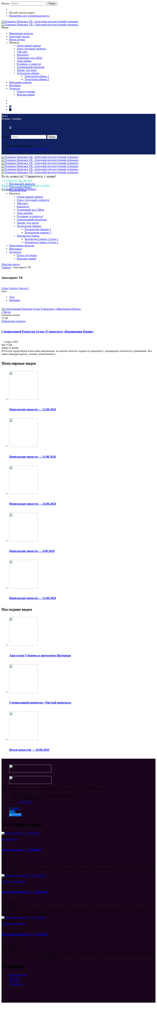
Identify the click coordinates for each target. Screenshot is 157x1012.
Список (13, 288)
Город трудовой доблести (31, 48)
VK (13, 811)
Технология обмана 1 (37, 76)
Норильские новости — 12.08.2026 (32, 409)
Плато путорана (26, 91)
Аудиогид (14, 88)
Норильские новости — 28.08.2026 (25, 892)
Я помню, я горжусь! (29, 64)
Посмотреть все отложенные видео (29, 15)
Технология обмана (28, 73)
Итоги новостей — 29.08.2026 (29, 749)
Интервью (15, 85)
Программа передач (20, 82)
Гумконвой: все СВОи (29, 57)
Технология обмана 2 (37, 79)
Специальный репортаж (30, 67)
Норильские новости (21, 33)
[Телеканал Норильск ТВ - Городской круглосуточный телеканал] (40, 21)
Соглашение (16, 984)
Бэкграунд (23, 54)
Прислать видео (11, 264)
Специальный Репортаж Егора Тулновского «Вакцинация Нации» (48, 331)
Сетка (5, 288)
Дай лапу (22, 51)
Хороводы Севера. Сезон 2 (41, 242)
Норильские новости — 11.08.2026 (32, 456)
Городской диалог (19, 36)
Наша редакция (18, 974)
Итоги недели (17, 39)
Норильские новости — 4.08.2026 (32, 551)
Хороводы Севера (28, 235)
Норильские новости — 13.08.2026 (32, 598)
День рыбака (24, 61)
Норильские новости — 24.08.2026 (32, 503)
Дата (12, 297)
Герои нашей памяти (29, 45)
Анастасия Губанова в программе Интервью (40, 655)
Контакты (14, 977)
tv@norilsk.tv (25, 801)
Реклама (14, 980)
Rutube (15, 808)
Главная (6, 267)
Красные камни (26, 94)
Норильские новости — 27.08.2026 (25, 934)
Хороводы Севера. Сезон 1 (41, 239)
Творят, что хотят (27, 70)
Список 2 (23, 288)
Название (14, 300)
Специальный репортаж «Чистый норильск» (40, 702)
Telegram (16, 814)
